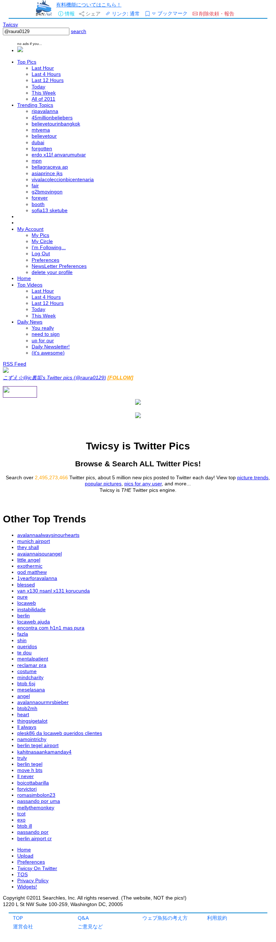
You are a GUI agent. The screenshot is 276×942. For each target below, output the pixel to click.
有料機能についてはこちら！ (88, 4)
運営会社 (23, 926)
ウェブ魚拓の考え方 (165, 917)
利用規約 (217, 917)
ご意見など (90, 926)
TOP (18, 917)
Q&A (83, 917)
